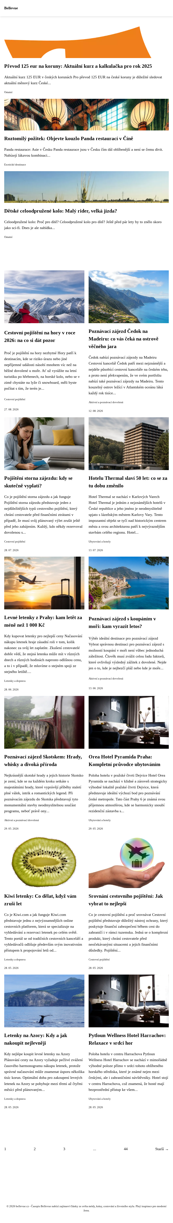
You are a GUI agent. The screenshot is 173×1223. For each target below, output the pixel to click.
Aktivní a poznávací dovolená (106, 402)
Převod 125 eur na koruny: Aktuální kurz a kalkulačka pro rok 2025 (78, 66)
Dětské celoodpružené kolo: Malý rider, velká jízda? (60, 211)
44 (126, 1149)
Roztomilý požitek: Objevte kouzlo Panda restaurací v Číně (68, 138)
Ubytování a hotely (100, 541)
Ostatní (8, 92)
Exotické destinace (15, 164)
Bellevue (11, 8)
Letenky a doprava (15, 680)
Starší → (162, 1149)
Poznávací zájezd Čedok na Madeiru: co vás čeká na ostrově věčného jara (123, 338)
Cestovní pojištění (14, 399)
